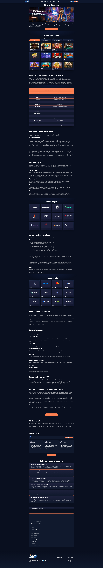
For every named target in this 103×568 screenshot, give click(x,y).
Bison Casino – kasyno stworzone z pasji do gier (38, 519)
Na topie (34, 40)
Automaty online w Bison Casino (35, 523)
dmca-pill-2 (69, 561)
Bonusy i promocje (33, 535)
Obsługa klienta (33, 541)
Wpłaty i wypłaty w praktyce (35, 533)
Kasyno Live (45, 40)
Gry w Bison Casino (33, 517)
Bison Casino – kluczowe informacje (36, 521)
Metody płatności (33, 531)
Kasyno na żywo (33, 525)
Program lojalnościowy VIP (34, 537)
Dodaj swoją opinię (69, 437)
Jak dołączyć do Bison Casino (35, 529)
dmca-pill (69, 560)
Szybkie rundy (56, 40)
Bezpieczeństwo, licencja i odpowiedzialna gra (38, 539)
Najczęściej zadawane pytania (35, 545)
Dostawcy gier (32, 527)
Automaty (67, 40)
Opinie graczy (32, 543)
